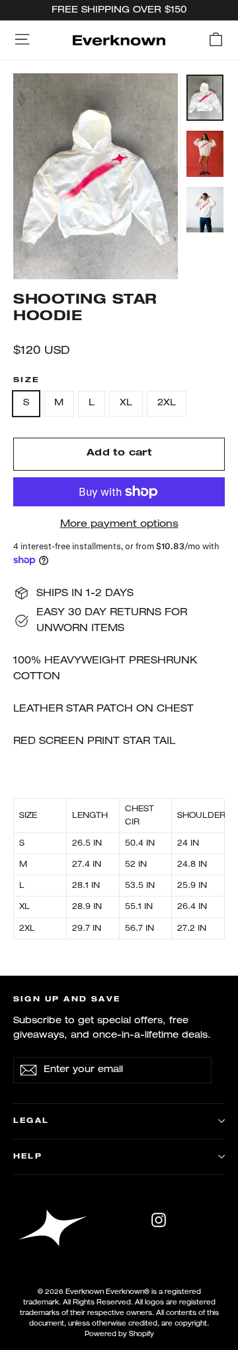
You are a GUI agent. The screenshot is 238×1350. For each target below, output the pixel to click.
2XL (166, 403)
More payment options (119, 524)
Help (27, 1156)
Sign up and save (66, 999)
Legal (31, 1121)
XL (126, 403)
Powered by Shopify (119, 1334)
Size (26, 380)
